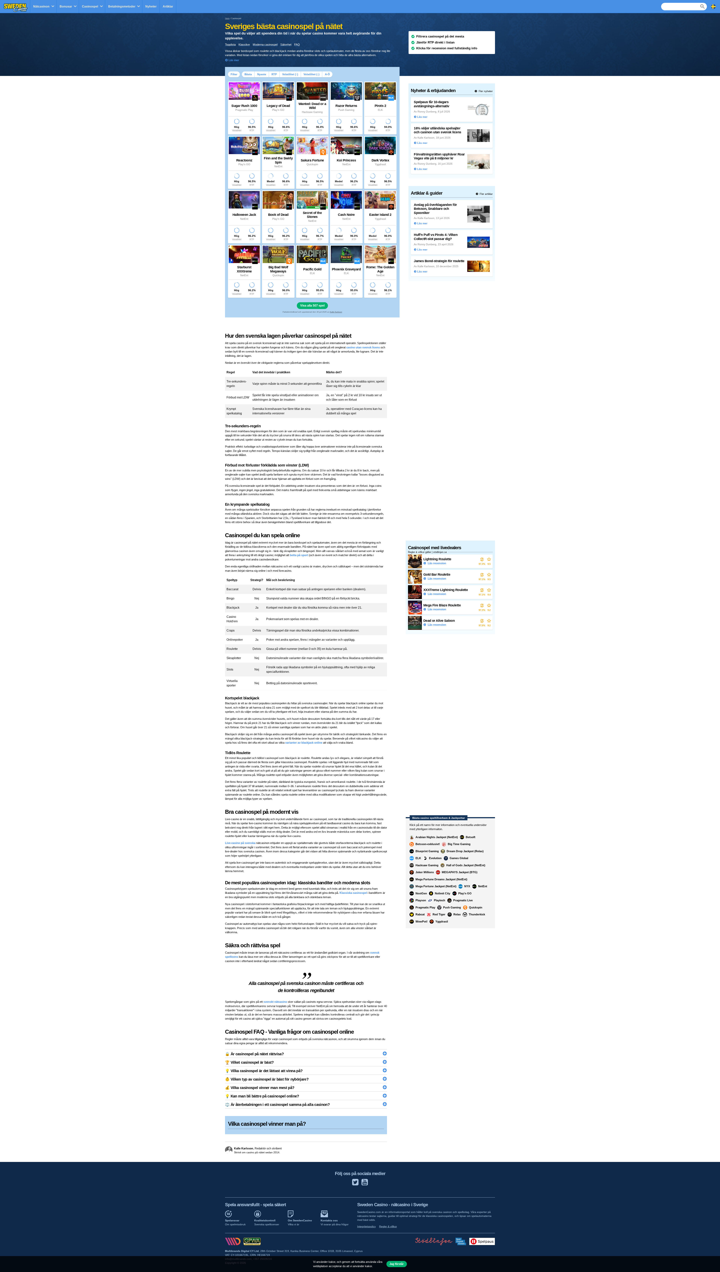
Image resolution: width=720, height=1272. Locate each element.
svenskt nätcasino (275, 1001)
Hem (227, 18)
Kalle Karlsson (336, 312)
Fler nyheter (485, 91)
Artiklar (168, 6)
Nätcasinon (41, 6)
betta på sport (299, 555)
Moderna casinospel (265, 44)
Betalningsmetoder (121, 6)
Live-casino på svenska (240, 842)
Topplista (230, 44)
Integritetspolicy (366, 1226)
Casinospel (90, 6)
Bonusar (66, 6)
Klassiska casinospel (353, 892)
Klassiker (244, 44)
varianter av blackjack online (303, 742)
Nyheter (151, 6)
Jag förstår (396, 1263)
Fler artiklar (486, 193)
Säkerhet (285, 44)
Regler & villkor (388, 1226)
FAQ (297, 44)
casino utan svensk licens (363, 347)
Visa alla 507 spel (312, 305)
